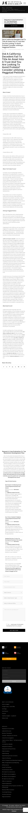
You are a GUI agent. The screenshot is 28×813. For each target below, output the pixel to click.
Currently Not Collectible (7, 744)
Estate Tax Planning (6, 758)
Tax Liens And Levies (6, 794)
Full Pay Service (5, 765)
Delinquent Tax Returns (7, 746)
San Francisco (5, 711)
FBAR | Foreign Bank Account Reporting (10, 762)
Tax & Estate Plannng (6, 792)
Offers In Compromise (7, 781)
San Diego (4, 708)
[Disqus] (14, 392)
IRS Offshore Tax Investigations (9, 774)
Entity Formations (6, 751)
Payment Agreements (6, 783)
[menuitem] (20, 3)
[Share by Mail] (24, 367)
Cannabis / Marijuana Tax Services (9, 735)
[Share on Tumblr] (15, 367)
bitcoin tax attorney (14, 356)
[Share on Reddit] (21, 367)
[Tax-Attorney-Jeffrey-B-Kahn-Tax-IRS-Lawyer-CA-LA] (11, 3)
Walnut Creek (5, 718)
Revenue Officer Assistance (8, 789)
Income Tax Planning (6, 767)
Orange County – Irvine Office (8, 706)
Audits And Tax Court (6, 731)
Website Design (6, 809)
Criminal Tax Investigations (8, 738)
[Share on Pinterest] (9, 367)
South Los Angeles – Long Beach (9, 715)
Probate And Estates (16, 49)
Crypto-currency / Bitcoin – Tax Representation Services (12, 741)
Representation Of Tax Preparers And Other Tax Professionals (12, 786)
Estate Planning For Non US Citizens (10, 755)
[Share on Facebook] (3, 367)
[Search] (20, 3)
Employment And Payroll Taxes (9, 748)
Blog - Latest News (7, 8)
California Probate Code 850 (9, 238)
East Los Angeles (5, 704)
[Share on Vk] (18, 367)
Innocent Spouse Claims (7, 769)
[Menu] (24, 3)
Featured (11, 49)
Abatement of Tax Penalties (8, 728)
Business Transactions (7, 733)
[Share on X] (6, 367)
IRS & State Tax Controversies (8, 772)
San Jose (4, 713)
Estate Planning (5, 753)
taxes (23, 334)
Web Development (15, 809)
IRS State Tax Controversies (8, 778)
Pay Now (9, 658)
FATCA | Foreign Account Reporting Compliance (12, 760)
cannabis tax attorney (11, 353)
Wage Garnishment (6, 796)
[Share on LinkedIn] (12, 367)
